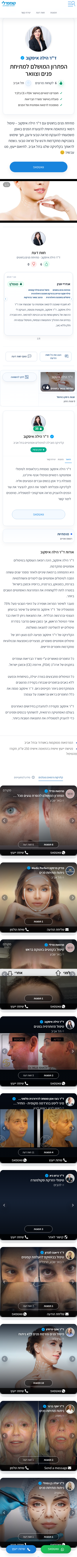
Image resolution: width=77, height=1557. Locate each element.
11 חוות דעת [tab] (28, 1152)
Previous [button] (71, 299)
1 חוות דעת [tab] (28, 1460)
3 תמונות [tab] (38, 1229)
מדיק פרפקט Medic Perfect (48, 868)
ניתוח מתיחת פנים (51, 873)
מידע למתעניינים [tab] (22, 777)
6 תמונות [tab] (48, 844)
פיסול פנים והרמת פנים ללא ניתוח (41, 1334)
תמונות (53, 12)
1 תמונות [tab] (38, 921)
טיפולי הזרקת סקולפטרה (47, 1180)
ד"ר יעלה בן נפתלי (53, 1483)
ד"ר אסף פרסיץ (55, 1329)
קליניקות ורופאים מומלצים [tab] (50, 777)
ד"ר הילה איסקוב (41, 58)
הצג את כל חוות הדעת (53, 356)
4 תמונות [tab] (48, 1152)
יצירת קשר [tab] (51, 459)
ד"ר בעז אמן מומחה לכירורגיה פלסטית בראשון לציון (40, 1098)
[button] (38, 552)
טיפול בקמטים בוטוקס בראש (45, 950)
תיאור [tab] (68, 459)
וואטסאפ (38, 167)
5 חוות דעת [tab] (28, 1075)
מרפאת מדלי (56, 791)
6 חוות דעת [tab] (28, 844)
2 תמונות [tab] (48, 1075)
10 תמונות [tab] (38, 1383)
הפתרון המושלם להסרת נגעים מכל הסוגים (38, 796)
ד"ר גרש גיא (57, 1175)
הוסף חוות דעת (19, 356)
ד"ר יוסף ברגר (55, 1406)
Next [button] (5, 299)
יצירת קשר (26, 12)
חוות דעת (40, 12)
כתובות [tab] (61, 459)
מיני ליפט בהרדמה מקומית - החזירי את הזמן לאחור (38, 1103)
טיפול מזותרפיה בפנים (49, 1026)
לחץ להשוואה (17, 377)
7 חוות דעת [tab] (28, 1306)
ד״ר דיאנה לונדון (54, 1252)
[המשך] (5, 821)
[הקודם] (72, 821)
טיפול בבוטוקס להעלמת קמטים (42, 1257)
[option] (38, 302)
